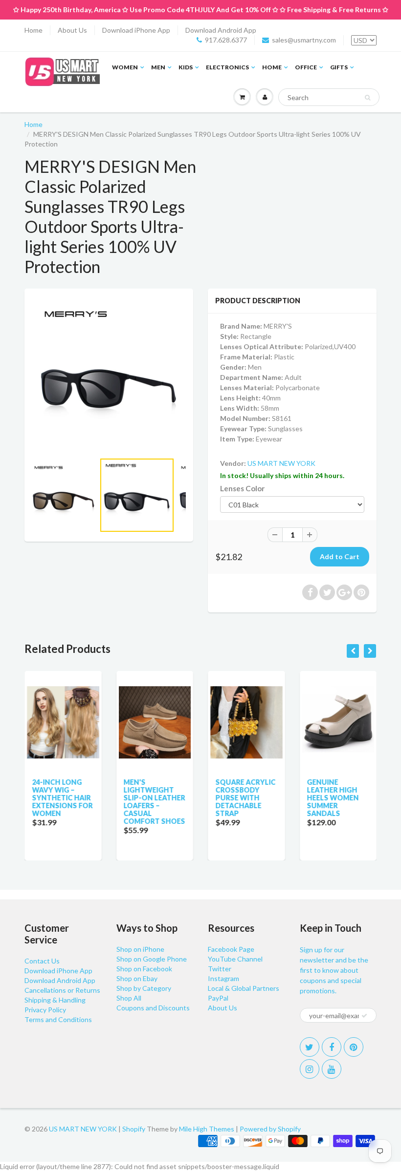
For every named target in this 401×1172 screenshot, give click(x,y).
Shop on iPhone (140, 949)
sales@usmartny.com (304, 40)
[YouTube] (331, 1069)
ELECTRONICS (227, 67)
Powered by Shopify (270, 1129)
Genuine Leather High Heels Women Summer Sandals (333, 797)
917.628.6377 (226, 40)
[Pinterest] (353, 1047)
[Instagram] (309, 1069)
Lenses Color (242, 488)
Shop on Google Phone (151, 959)
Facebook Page (231, 949)
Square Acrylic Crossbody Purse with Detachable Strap (245, 797)
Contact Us (42, 961)
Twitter (219, 968)
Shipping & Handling (55, 1000)
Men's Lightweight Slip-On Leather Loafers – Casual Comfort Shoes (154, 801)
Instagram (223, 978)
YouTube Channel (235, 959)
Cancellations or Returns (62, 990)
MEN (158, 67)
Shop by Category (143, 988)
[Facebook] (331, 1047)
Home (33, 30)
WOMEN (125, 67)
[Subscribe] (364, 1016)
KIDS (185, 67)
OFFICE (306, 67)
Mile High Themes (206, 1129)
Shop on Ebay (136, 978)
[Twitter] (309, 1047)
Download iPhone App (136, 30)
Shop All (128, 998)
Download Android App (220, 30)
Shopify (133, 1129)
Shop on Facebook (144, 968)
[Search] (367, 97)
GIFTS (339, 67)
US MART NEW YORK (281, 463)
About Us (72, 30)
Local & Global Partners (243, 988)
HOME (272, 67)
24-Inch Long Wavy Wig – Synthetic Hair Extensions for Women (62, 797)
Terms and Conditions (58, 1019)
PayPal (218, 998)
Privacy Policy (45, 1009)
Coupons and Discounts (153, 1008)
